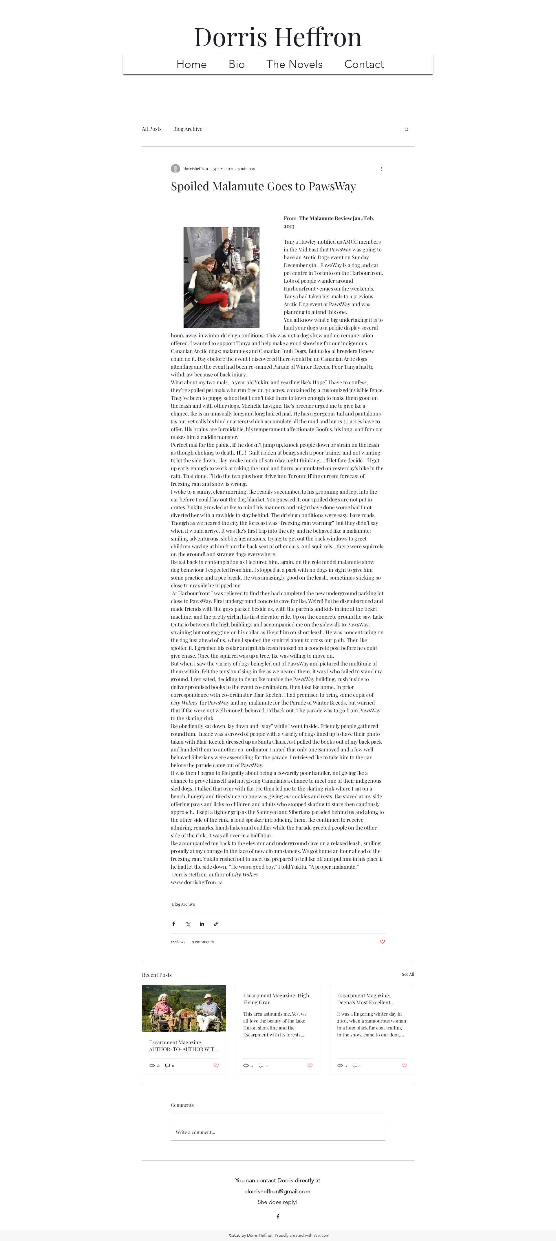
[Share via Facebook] (173, 923)
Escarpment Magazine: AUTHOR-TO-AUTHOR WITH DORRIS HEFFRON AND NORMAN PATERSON (183, 1046)
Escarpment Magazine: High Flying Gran (276, 999)
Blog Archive (187, 128)
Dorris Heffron (278, 36)
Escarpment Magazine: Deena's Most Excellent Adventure (363, 999)
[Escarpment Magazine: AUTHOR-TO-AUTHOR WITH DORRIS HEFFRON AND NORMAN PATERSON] (184, 1008)
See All (408, 974)
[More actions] (381, 168)
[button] (406, 129)
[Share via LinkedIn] (202, 923)
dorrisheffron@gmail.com (277, 1191)
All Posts (152, 128)
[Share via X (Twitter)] (188, 923)
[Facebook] (278, 1216)
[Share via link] (216, 923)
